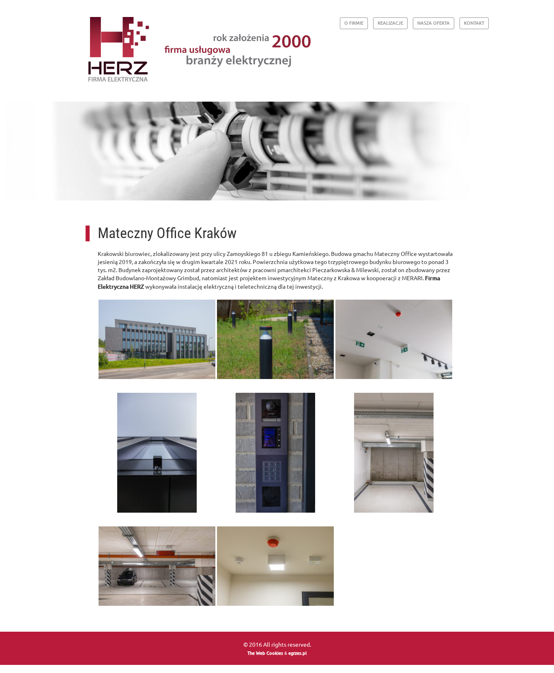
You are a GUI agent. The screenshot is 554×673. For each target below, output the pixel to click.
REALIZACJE (390, 22)
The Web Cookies (265, 653)
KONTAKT (474, 22)
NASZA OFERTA (433, 22)
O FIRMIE (353, 22)
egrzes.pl (297, 653)
